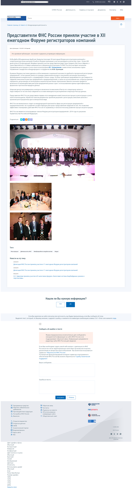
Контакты (113, 10)
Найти (117, 18)
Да (70, 304)
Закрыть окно (12, 487)
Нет (60, 304)
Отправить (60, 398)
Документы (102, 10)
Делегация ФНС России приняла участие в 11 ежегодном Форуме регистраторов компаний (45, 264)
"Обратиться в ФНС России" (56, 353)
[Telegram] (29, 119)
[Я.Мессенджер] (21, 119)
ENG (121, 10)
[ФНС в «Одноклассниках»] (117, 2)
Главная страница (12, 25)
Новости (23, 25)
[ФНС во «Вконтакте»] (114, 2)
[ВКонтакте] (24, 119)
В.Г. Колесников (55, 67)
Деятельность (70, 10)
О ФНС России (57, 10)
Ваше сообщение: (45, 363)
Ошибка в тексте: (45, 380)
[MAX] (31, 119)
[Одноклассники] (26, 119)
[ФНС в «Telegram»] (120, 2)
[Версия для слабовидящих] (88, 2)
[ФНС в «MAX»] (123, 2)
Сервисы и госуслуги (86, 10)
